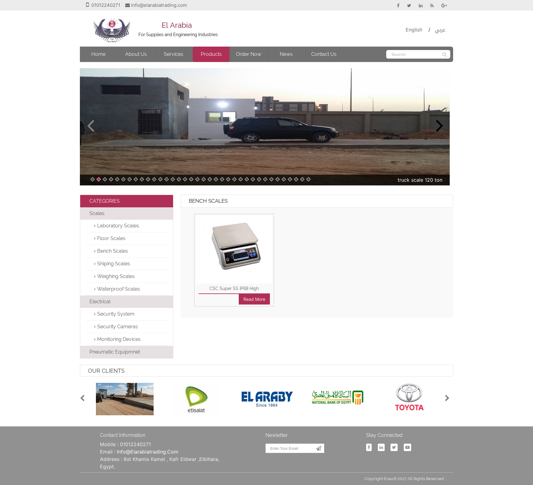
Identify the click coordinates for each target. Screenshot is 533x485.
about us (136, 54)
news (286, 54)
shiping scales (113, 264)
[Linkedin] (418, 5)
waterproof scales (118, 289)
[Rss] (429, 5)
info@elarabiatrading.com (159, 5)
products (211, 54)
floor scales (111, 238)
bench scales (112, 251)
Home (98, 54)
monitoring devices (119, 339)
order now (248, 54)
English (414, 30)
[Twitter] (406, 5)
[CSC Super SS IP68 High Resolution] (234, 243)
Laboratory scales (118, 226)
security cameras (117, 327)
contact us (324, 54)
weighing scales (116, 276)
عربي (440, 30)
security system (115, 314)
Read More (254, 299)
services (173, 54)
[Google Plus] (441, 5)
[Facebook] (395, 5)
